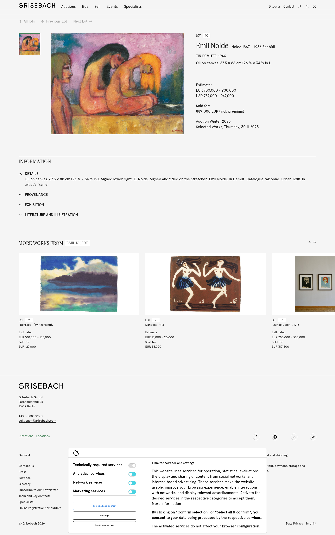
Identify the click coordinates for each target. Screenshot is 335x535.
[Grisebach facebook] (256, 437)
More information (166, 503)
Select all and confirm (104, 506)
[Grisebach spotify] (313, 437)
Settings (104, 515)
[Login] (307, 6)
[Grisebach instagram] (275, 437)
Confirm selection (104, 525)
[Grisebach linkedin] (294, 437)
